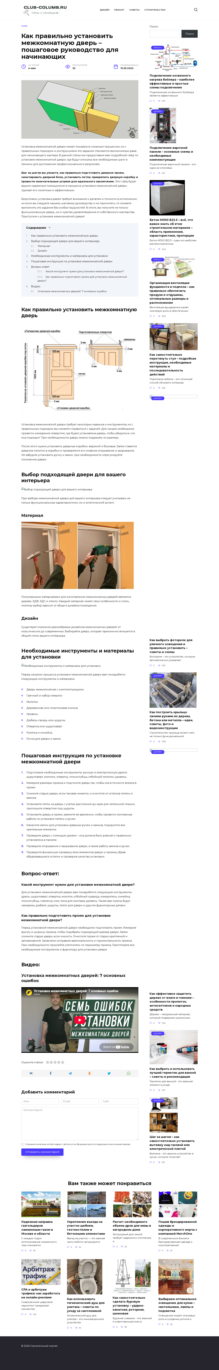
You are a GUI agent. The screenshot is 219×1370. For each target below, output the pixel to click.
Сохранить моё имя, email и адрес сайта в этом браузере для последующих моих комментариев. (78, 1144)
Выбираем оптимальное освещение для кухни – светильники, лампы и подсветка (177, 1304)
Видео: (36, 286)
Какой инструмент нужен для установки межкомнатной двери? (85, 271)
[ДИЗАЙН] (163, 141)
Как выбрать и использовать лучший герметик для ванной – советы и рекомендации (173, 1072)
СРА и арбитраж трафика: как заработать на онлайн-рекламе (40, 1293)
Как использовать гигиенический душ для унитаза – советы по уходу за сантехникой (86, 1304)
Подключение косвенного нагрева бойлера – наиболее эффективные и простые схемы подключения (172, 81)
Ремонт (119, 10)
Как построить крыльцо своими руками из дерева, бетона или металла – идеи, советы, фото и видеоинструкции (171, 720)
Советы (134, 10)
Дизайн (105, 10)
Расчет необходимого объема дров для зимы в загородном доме (132, 1225)
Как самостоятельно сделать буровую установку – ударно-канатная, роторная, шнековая (129, 1305)
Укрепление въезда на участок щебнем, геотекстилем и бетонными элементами (86, 1227)
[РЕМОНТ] (174, 69)
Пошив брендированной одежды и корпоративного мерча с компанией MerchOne (177, 1227)
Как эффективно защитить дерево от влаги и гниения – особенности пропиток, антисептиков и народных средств (172, 1001)
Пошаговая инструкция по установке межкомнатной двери (71, 261)
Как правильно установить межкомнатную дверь (64, 235)
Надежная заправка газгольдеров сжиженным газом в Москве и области (37, 1227)
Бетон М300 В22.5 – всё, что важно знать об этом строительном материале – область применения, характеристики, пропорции (172, 227)
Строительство (155, 10)
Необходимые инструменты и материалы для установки (69, 255)
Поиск (154, 26)
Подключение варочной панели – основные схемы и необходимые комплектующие (171, 153)
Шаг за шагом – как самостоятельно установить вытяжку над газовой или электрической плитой (172, 1142)
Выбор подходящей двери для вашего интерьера (65, 241)
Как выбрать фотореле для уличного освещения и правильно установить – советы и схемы (171, 646)
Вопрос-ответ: (40, 266)
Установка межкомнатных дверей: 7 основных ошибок (72, 291)
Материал (44, 246)
